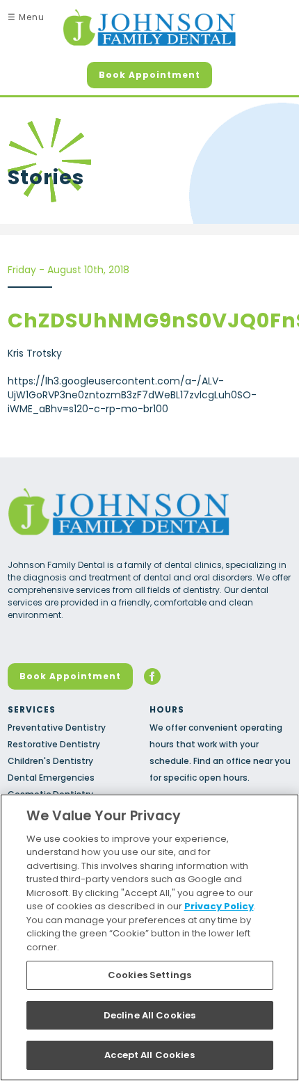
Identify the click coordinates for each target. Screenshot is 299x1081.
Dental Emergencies (51, 777)
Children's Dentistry (50, 761)
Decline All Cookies (149, 1015)
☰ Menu (26, 17)
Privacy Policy (219, 906)
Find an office (222, 761)
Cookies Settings (149, 975)
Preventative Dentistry (57, 727)
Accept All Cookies (149, 1055)
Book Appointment (149, 75)
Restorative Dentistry (54, 744)
